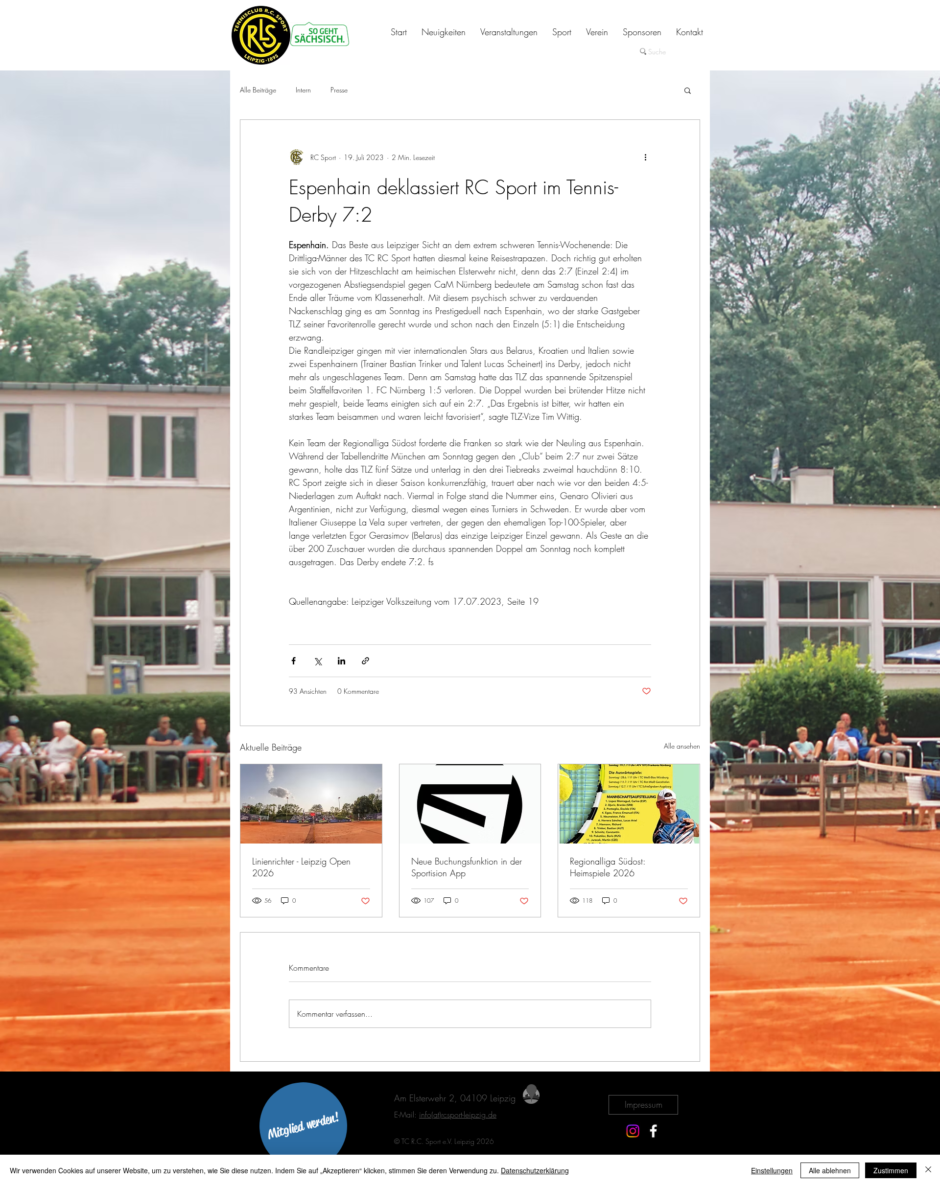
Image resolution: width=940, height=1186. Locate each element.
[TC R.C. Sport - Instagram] (632, 1131)
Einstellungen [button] (772, 1170)
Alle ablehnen (830, 1170)
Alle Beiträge (258, 89)
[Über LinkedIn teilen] (341, 660)
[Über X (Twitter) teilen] (317, 660)
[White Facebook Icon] (653, 1131)
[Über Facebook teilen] (293, 660)
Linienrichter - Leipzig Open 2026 (301, 867)
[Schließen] (928, 1170)
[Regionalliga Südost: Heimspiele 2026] (629, 804)
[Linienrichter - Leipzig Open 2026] (311, 804)
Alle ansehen (682, 746)
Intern (303, 89)
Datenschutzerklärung (535, 1170)
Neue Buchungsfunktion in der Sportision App (466, 867)
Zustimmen (890, 1170)
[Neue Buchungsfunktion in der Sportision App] (470, 804)
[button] (687, 90)
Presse (339, 89)
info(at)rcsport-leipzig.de (457, 1114)
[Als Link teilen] (365, 660)
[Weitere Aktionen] (645, 157)
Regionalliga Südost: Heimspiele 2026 (607, 867)
